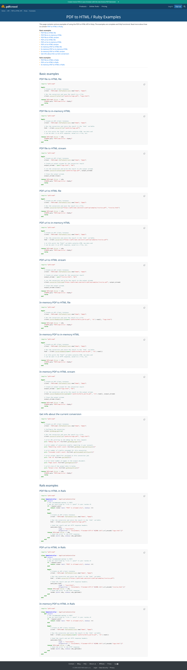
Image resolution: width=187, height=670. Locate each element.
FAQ (84, 664)
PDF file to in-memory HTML (51, 35)
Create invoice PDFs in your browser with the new (92, 2)
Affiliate (102, 664)
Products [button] (82, 6)
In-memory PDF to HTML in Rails (53, 65)
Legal (95, 668)
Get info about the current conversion (55, 54)
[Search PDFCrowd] (184, 6)
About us (92, 664)
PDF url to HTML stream (50, 44)
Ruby (25, 11)
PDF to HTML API (16, 11)
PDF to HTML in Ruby (55, 26)
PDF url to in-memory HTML (51, 42)
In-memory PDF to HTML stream (53, 51)
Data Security (103, 668)
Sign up (178, 6)
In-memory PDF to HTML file (51, 47)
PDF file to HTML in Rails (50, 60)
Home (3, 11)
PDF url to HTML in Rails (50, 62)
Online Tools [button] (94, 6)
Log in (170, 6)
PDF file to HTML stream (50, 37)
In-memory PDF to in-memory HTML (54, 49)
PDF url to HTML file (48, 40)
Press (109, 664)
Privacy (112, 668)
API (8, 11)
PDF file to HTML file (48, 33)
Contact (71, 664)
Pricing (104, 6)
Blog (79, 664)
